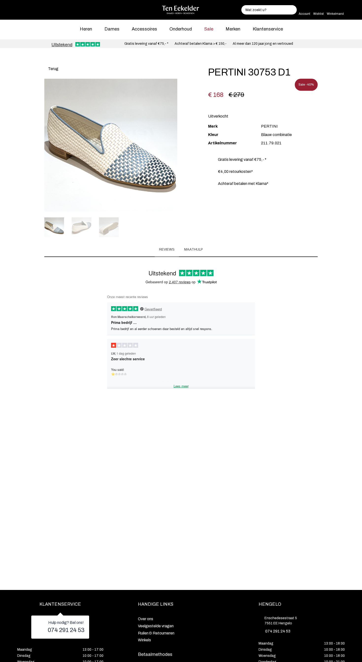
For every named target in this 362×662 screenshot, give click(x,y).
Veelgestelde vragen (156, 626)
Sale (208, 29)
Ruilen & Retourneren (156, 633)
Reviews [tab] (167, 249)
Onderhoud (180, 29)
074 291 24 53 (66, 630)
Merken (233, 29)
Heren (86, 29)
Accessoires (144, 29)
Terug (52, 69)
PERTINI (269, 126)
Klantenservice (268, 29)
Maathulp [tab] (193, 249)
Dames (111, 29)
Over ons (145, 619)
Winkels (144, 640)
